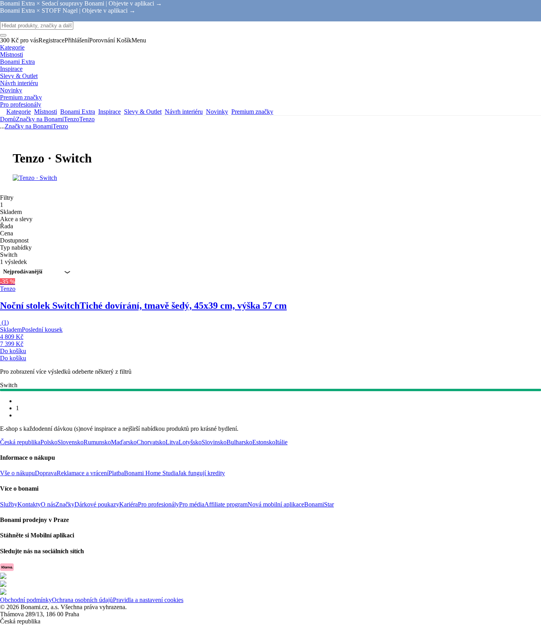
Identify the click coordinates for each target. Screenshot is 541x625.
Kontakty (29, 504)
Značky (64, 504)
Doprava (46, 473)
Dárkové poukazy (96, 504)
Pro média (191, 504)
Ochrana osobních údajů (82, 599)
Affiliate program (226, 504)
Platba (116, 473)
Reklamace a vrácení (83, 473)
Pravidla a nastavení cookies (148, 599)
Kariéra (128, 504)
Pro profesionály (158, 504)
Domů (8, 119)
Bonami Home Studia (151, 473)
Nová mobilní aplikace (276, 504)
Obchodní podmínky (26, 599)
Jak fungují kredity (201, 473)
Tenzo (87, 119)
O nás (48, 504)
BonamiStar (319, 504)
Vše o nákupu (17, 473)
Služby (8, 504)
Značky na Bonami (40, 119)
